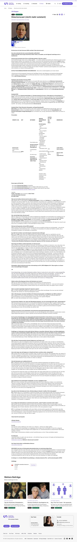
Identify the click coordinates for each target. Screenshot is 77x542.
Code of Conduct (58, 538)
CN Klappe (10, 8)
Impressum (36, 538)
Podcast (29, 507)
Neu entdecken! (15, 526)
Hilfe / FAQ (23, 533)
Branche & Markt (19, 14)
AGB (25, 538)
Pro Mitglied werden (67, 3)
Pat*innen (17, 533)
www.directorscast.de (16, 421)
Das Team (11, 533)
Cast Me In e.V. (50, 538)
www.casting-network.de (16, 444)
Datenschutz (30, 538)
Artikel (13, 14)
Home (5, 8)
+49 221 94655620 (63, 520)
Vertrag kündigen (42, 538)
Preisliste (30, 533)
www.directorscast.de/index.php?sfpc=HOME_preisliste (23, 189)
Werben (35, 533)
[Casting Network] (9, 3)
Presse (40, 533)
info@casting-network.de (16, 439)
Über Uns (5, 533)
